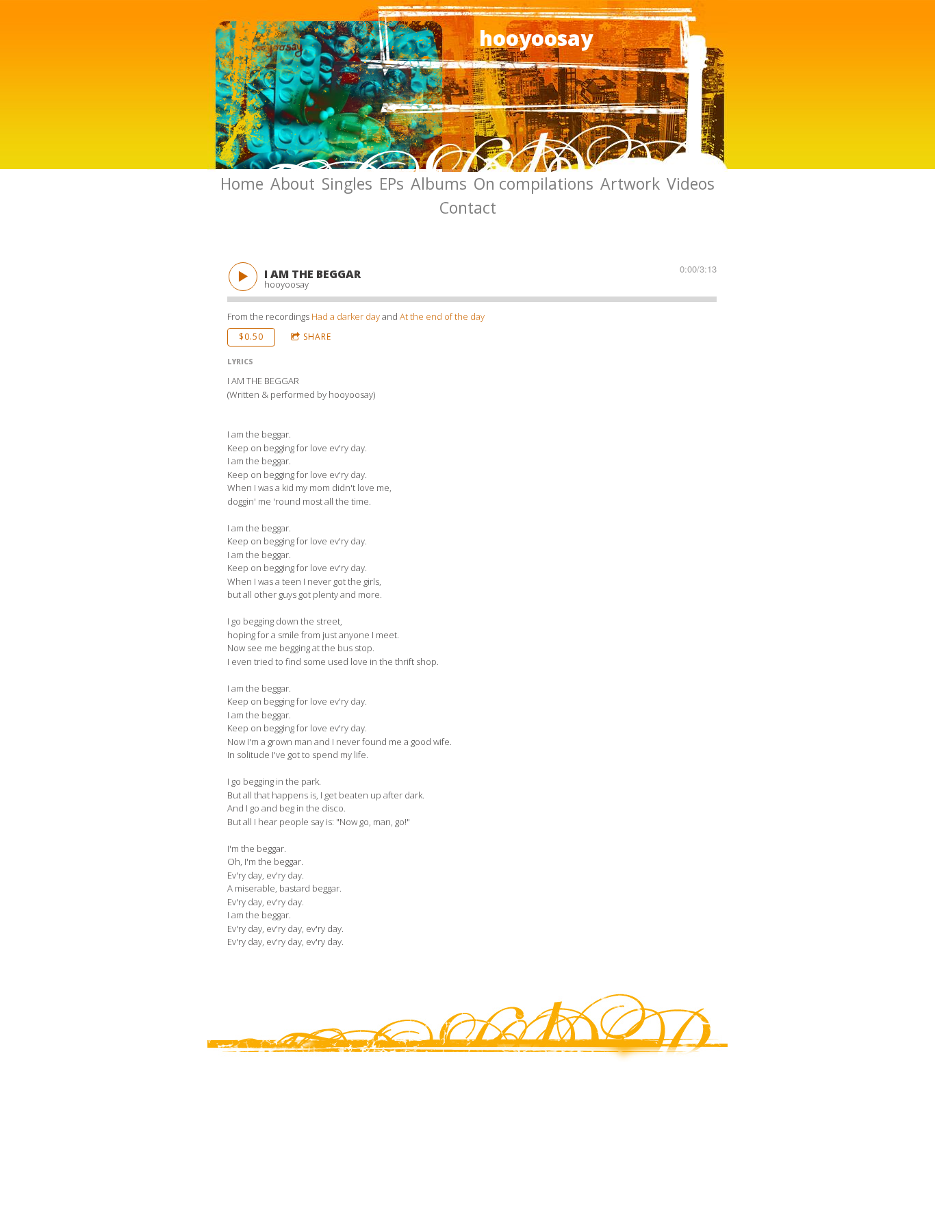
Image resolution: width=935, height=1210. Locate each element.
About (292, 183)
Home (242, 183)
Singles (347, 183)
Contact (467, 207)
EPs (391, 183)
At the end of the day (442, 316)
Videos (691, 183)
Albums (439, 183)
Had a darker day (345, 316)
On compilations (533, 183)
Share (317, 336)
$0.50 (251, 336)
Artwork (630, 183)
